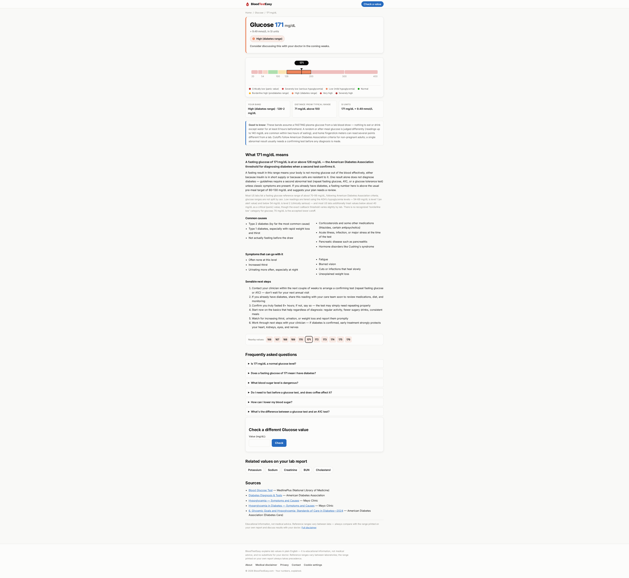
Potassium (254, 470)
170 (301, 339)
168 (285, 339)
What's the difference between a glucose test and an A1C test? (290, 411)
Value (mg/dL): (257, 436)
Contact (296, 564)
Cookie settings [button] (313, 564)
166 (269, 339)
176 (348, 339)
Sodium (272, 470)
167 (277, 339)
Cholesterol (323, 470)
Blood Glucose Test (261, 490)
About (248, 564)
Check (279, 443)
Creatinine (290, 470)
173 (325, 339)
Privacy (284, 564)
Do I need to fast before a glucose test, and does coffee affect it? (291, 392)
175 (340, 339)
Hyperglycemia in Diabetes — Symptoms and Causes (281, 505)
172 (317, 339)
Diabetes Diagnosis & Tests (265, 495)
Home (248, 12)
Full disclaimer (309, 527)
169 (293, 339)
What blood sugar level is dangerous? (274, 382)
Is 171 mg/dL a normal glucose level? (273, 363)
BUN (306, 470)
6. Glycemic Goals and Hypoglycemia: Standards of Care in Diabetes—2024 (296, 510)
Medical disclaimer (266, 564)
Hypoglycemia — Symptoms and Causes (274, 500)
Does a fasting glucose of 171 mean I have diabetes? (283, 373)
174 (332, 339)
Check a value (372, 4)
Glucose (259, 12)
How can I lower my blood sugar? (271, 402)
